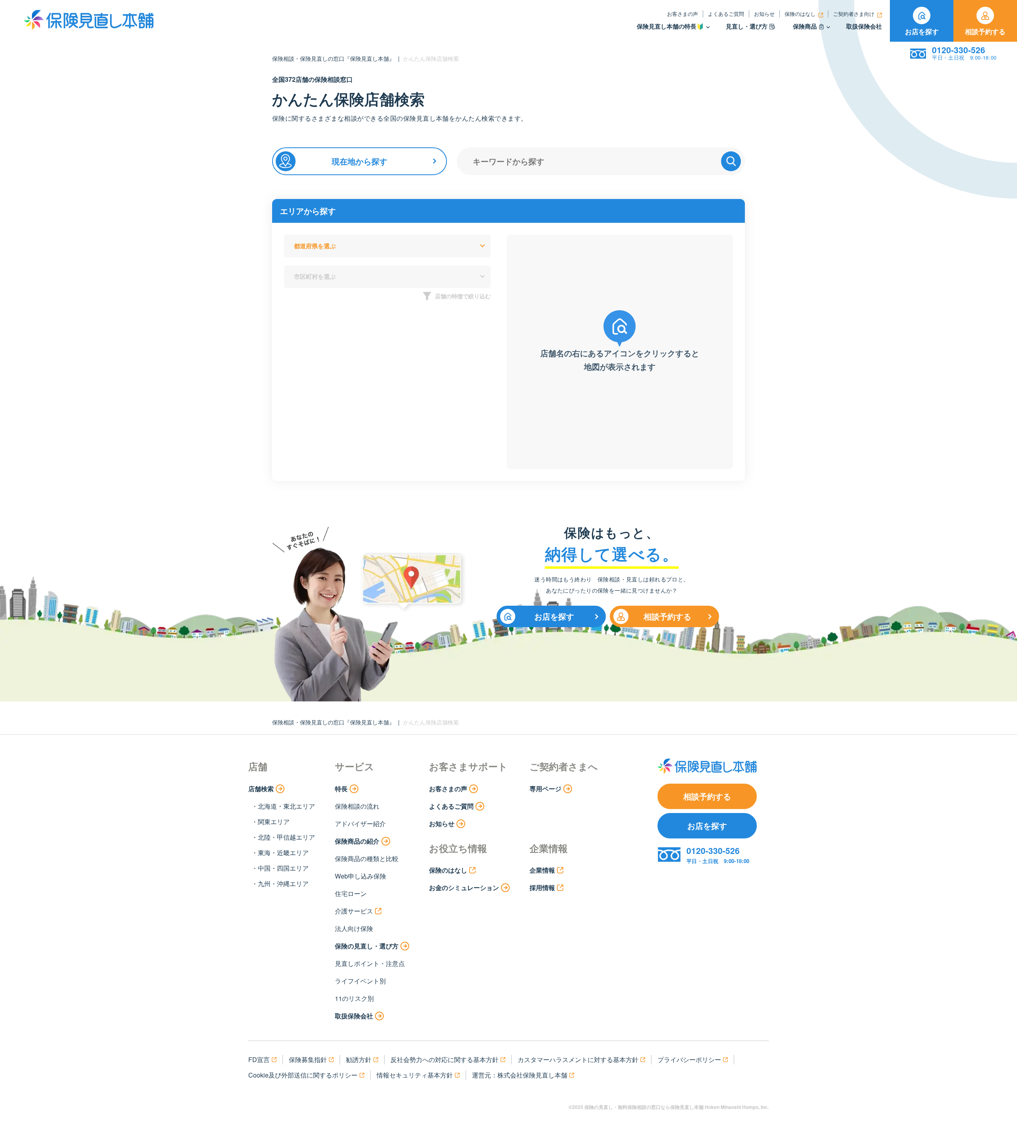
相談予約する (985, 31)
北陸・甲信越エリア (286, 837)
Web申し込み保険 (360, 876)
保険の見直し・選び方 (366, 945)
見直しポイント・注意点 (370, 963)
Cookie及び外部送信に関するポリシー (303, 1075)
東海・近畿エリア (283, 852)
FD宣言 (259, 1059)
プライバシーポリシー (689, 1059)
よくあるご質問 (726, 13)
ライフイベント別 (360, 980)
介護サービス (354, 910)
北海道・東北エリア (286, 806)
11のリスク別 (354, 998)
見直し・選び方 (747, 26)
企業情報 (542, 870)
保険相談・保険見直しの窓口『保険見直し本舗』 (333, 58)
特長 (341, 788)
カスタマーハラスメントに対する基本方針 (578, 1059)
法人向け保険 (354, 928)
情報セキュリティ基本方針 (415, 1075)
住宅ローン (351, 893)
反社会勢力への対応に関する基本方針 (445, 1059)
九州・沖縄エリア (283, 883)
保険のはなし (800, 13)
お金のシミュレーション (464, 887)
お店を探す (922, 31)
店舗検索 (261, 788)
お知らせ (764, 13)
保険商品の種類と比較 (366, 858)
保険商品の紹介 (357, 841)
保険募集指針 (308, 1059)
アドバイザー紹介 (360, 823)
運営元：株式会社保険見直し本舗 (519, 1075)
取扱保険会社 (864, 26)
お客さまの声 (682, 13)
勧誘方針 (358, 1059)
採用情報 (542, 887)
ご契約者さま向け (853, 13)
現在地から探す (359, 161)
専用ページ (545, 788)
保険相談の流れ (357, 806)
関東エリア (274, 821)
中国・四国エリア (283, 868)
